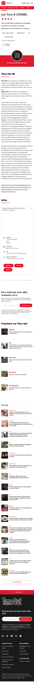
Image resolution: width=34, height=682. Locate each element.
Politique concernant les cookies (7, 661)
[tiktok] (7, 636)
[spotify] (21, 636)
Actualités (3, 7)
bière (24, 116)
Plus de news (17, 582)
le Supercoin (16, 118)
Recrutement (5, 654)
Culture (28, 7)
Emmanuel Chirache (20, 63)
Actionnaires (5, 651)
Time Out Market (24, 654)
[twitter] (16, 636)
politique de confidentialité (17, 311)
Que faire (22, 7)
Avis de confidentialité (8, 657)
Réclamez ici (27, 280)
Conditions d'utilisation (8, 664)
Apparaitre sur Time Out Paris (25, 647)
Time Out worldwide (25, 661)
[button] (31, 208)
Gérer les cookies (6, 667)
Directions (8, 265)
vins (19, 176)
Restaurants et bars (13, 7)
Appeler (8, 270)
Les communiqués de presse (7, 647)
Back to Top (18, 592)
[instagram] (3, 636)
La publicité (23, 651)
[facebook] (12, 636)
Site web (19, 265)
